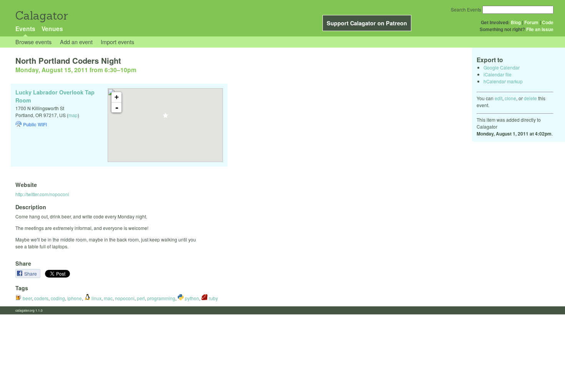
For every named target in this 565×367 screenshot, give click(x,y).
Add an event (76, 42)
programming (161, 298)
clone (510, 98)
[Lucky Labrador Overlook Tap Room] (165, 117)
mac (108, 298)
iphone (74, 298)
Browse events (33, 42)
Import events (117, 42)
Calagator (41, 15)
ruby (213, 298)
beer (27, 298)
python (191, 298)
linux (95, 298)
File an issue (539, 29)
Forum (531, 22)
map (73, 115)
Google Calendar (502, 67)
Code (547, 22)
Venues (52, 28)
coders (41, 298)
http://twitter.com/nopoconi (42, 194)
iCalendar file (498, 74)
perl (141, 298)
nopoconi (125, 298)
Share (31, 273)
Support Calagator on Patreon (367, 23)
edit (498, 98)
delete (530, 98)
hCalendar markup (503, 81)
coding (58, 298)
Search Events (466, 9)
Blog (516, 22)
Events (25, 28)
